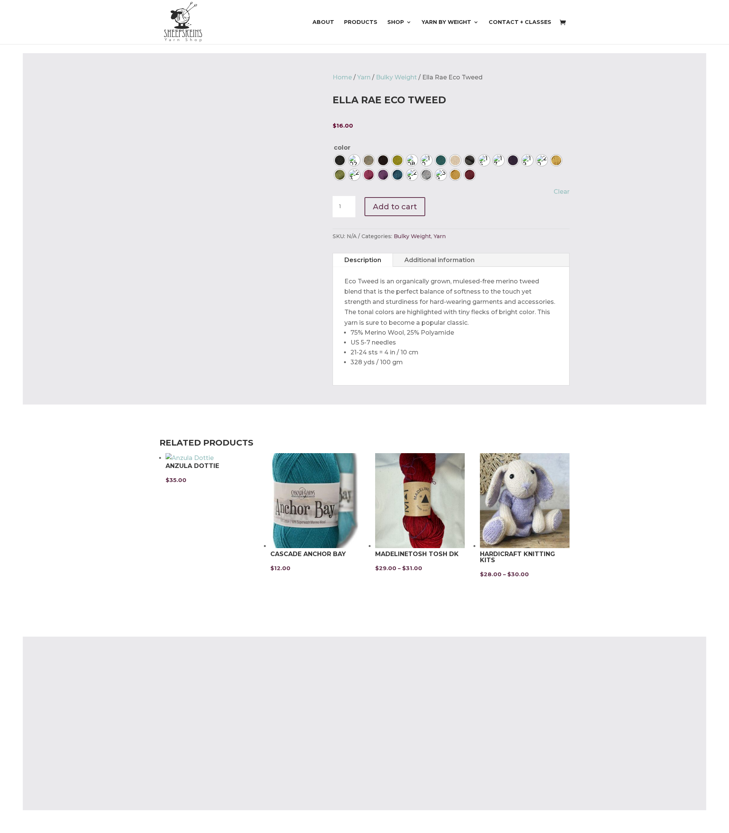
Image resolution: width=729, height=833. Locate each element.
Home (342, 77)
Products (360, 22)
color (342, 147)
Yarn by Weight (446, 22)
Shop (395, 22)
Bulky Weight (396, 77)
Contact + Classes (520, 22)
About (323, 22)
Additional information (439, 260)
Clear (562, 191)
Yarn (364, 77)
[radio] (340, 160)
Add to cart (395, 206)
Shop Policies (180, 775)
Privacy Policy (180, 760)
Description (362, 260)
